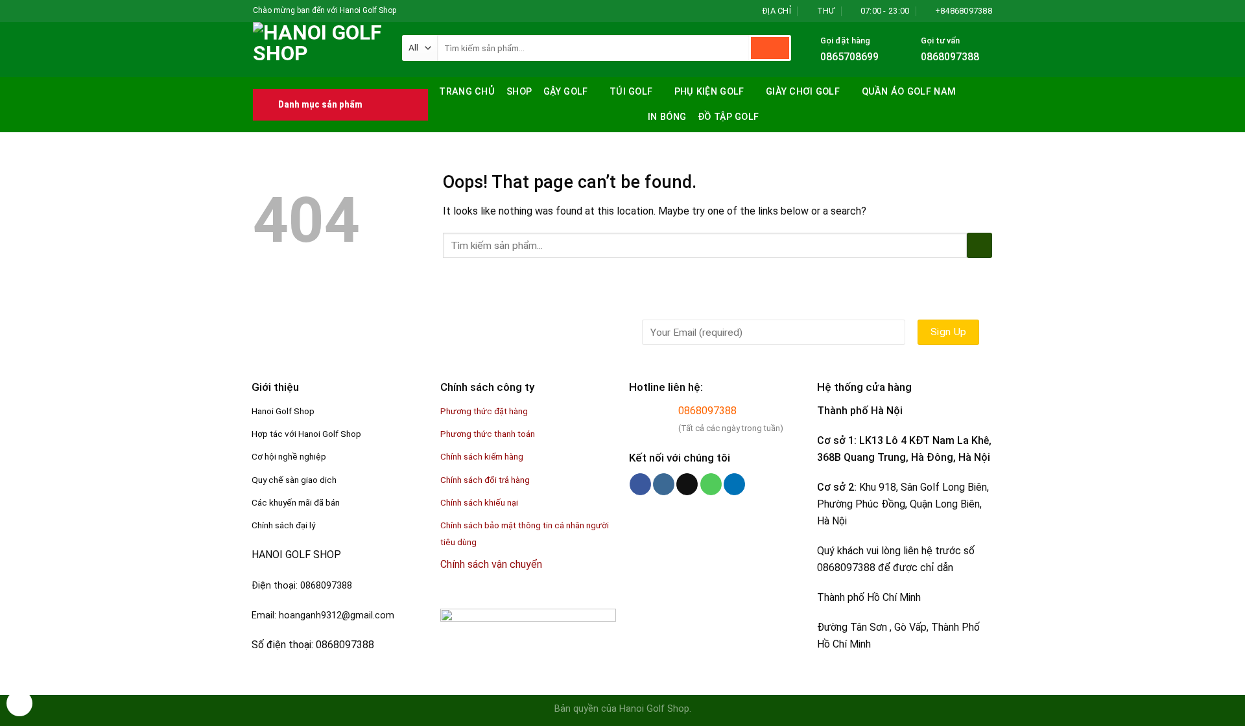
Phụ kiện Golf (709, 91)
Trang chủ (467, 91)
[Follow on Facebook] (407, 11)
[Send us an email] (444, 11)
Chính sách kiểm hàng (481, 456)
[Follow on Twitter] (432, 11)
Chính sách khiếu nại (479, 502)
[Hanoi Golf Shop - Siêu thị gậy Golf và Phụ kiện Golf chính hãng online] (318, 49)
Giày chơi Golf (803, 91)
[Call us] (711, 484)
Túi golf (631, 91)
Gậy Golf (565, 91)
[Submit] (770, 48)
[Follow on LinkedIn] (734, 484)
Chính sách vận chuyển (491, 564)
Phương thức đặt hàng (484, 411)
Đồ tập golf (728, 117)
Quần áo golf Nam (909, 91)
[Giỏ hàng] (985, 118)
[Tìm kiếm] (980, 90)
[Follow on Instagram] (419, 11)
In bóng (667, 117)
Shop (519, 91)
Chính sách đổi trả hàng (485, 479)
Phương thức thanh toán (487, 433)
